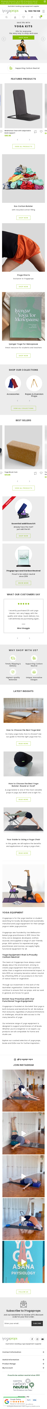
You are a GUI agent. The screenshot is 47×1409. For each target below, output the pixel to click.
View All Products (23, 147)
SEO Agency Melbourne (31, 1406)
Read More (23, 744)
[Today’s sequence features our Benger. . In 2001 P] (23, 1219)
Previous (4, 39)
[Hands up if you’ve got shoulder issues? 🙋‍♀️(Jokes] (23, 1091)
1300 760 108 (34, 11)
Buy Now (23, 39)
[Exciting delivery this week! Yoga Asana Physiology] (23, 1262)
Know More (23, 583)
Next (43, 39)
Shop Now (23, 218)
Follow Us (23, 1292)
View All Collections (24, 408)
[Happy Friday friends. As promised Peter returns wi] (23, 1176)
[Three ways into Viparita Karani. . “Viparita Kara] (23, 1133)
